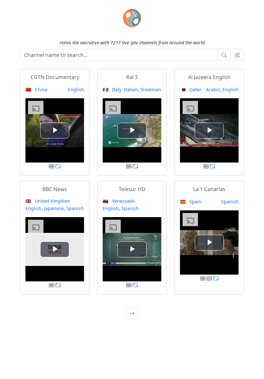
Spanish (75, 208)
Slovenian (150, 89)
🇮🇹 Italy (112, 89)
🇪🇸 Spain (191, 201)
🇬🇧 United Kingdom (47, 201)
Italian (131, 89)
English (76, 89)
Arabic (213, 89)
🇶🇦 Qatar (191, 89)
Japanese (54, 208)
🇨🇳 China (36, 89)
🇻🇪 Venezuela (118, 201)
